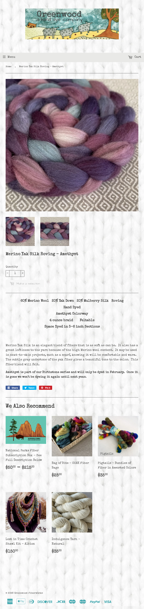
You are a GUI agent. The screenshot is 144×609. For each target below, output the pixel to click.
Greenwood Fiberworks (28, 593)
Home (8, 66)
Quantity (12, 267)
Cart (137, 57)
